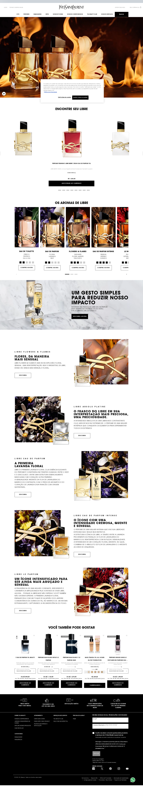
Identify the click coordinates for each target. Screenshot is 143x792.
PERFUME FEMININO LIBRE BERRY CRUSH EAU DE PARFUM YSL (71, 163)
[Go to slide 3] (63, 190)
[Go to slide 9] (88, 190)
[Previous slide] (16, 274)
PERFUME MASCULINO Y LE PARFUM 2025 (71, 659)
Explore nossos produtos (23, 725)
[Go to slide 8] (84, 190)
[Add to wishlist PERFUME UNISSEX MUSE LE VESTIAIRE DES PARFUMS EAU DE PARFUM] (127, 636)
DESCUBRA (23, 375)
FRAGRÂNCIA (18, 739)
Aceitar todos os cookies (80, 97)
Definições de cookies (64, 97)
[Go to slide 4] (67, 190)
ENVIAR (96, 753)
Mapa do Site (94, 778)
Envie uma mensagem (98, 759)
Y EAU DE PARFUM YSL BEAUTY (25, 657)
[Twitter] (102, 768)
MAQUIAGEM (18, 737)
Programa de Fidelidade (120, 780)
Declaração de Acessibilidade (121, 778)
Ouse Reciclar (19, 728)
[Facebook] (93, 768)
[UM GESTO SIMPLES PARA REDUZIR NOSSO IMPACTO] (71, 305)
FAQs (74, 718)
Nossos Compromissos (22, 718)
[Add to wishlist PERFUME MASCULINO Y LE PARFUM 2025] (80, 636)
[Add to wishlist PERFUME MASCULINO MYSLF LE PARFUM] (57, 636)
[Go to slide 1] (55, 190)
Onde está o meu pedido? (42, 721)
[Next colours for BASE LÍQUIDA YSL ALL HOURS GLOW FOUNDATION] (104, 672)
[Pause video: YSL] (4, 94)
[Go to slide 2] (59, 190)
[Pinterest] (110, 768)
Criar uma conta (39, 718)
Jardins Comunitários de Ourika (22, 722)
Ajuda (5, 7)
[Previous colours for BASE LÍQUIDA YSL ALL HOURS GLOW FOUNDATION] (85, 672)
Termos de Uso (85, 778)
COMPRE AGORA (26, 267)
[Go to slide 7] (80, 190)
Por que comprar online (16, 7)
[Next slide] (126, 274)
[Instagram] (119, 768)
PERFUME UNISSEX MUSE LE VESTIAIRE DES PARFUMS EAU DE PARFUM (117, 659)
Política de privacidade (50, 92)
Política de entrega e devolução (40, 724)
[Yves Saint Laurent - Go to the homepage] (71, 7)
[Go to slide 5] (71, 190)
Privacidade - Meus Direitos (105, 780)
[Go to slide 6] (76, 190)
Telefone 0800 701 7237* (98, 760)
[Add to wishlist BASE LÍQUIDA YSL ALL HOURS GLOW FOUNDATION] (103, 636)
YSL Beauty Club (58, 718)
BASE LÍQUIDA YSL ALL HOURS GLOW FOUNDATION (94, 659)
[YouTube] (127, 768)
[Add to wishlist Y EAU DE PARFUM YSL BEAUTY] (34, 636)
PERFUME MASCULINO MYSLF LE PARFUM (48, 659)
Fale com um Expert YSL (61, 721)
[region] (72, 91)
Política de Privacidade (105, 778)
